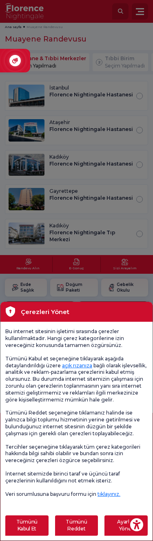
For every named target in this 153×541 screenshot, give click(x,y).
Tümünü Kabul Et (27, 525)
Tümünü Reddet (76, 525)
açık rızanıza (77, 365)
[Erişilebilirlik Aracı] (137, 525)
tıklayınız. (109, 494)
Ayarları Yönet (126, 525)
